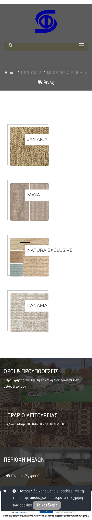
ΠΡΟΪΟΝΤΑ (32, 72)
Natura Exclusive (50, 250)
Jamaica (37, 139)
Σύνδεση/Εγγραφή (24, 475)
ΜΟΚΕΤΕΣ (57, 72)
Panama (37, 305)
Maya (33, 195)
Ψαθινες (79, 72)
